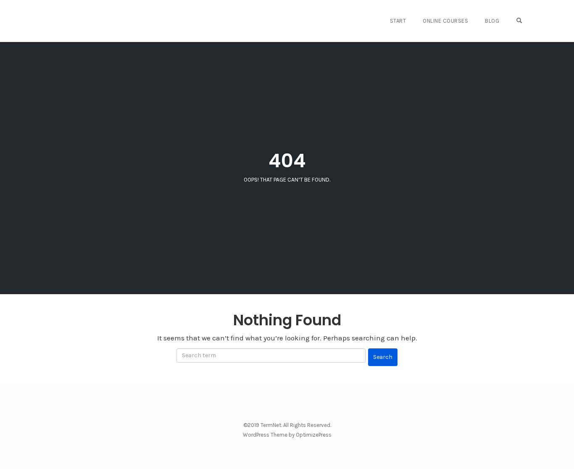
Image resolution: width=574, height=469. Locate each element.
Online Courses (445, 21)
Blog (492, 21)
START (398, 21)
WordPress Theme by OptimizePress (287, 435)
